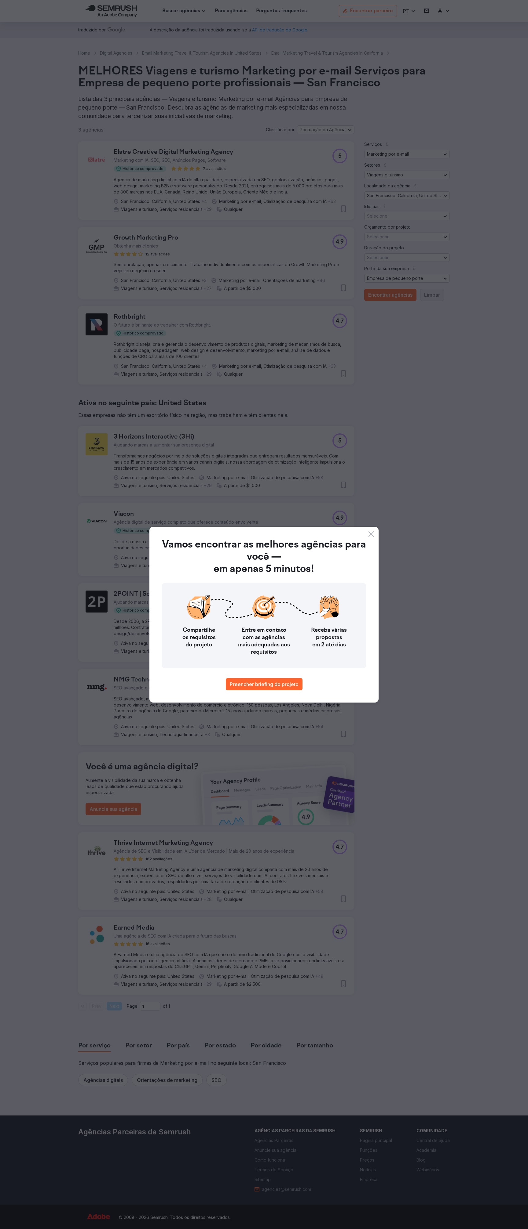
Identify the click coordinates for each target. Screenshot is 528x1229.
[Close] (371, 534)
